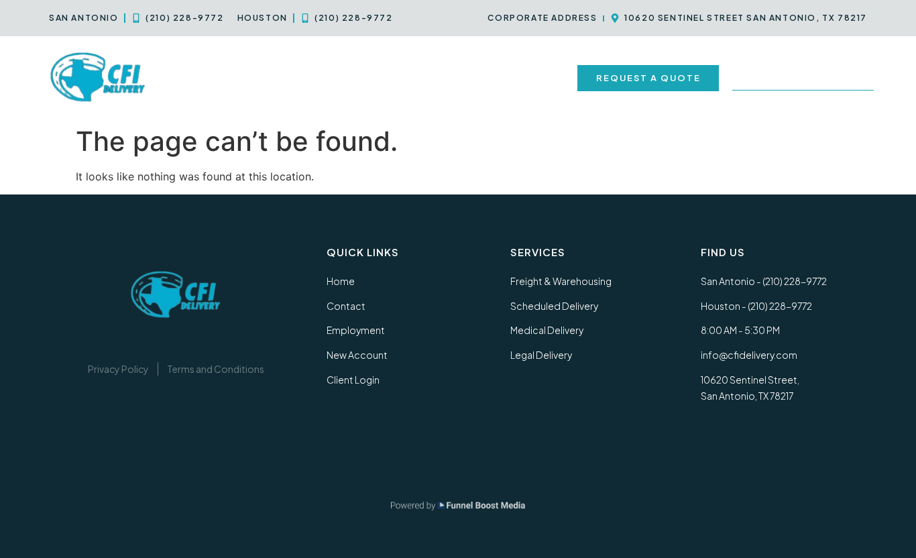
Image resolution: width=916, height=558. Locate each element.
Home (219, 77)
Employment (437, 77)
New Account (528, 77)
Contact (360, 77)
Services (278, 77)
